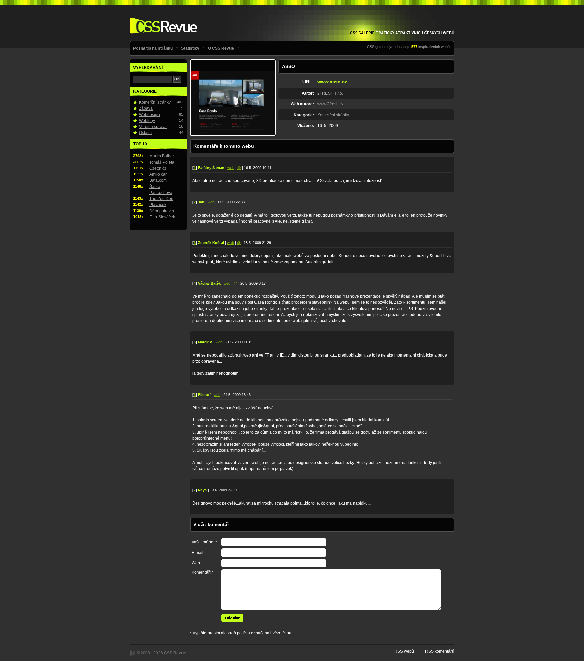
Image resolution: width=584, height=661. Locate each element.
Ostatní (145, 132)
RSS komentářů (439, 651)
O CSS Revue (221, 48)
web (230, 168)
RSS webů (404, 651)
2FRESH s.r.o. (330, 93)
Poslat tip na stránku (153, 48)
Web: (196, 563)
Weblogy (147, 120)
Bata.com (158, 180)
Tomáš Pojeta (161, 162)
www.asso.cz (332, 81)
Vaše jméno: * (204, 542)
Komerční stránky (333, 115)
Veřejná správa (153, 126)
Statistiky (190, 48)
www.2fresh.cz (330, 104)
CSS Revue (162, 21)
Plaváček (157, 204)
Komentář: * (202, 572)
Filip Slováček (162, 217)
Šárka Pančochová (160, 189)
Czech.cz (157, 168)
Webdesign (149, 114)
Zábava (146, 108)
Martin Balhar (161, 156)
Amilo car (158, 174)
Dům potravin (161, 211)
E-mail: (198, 552)
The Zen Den (161, 198)
